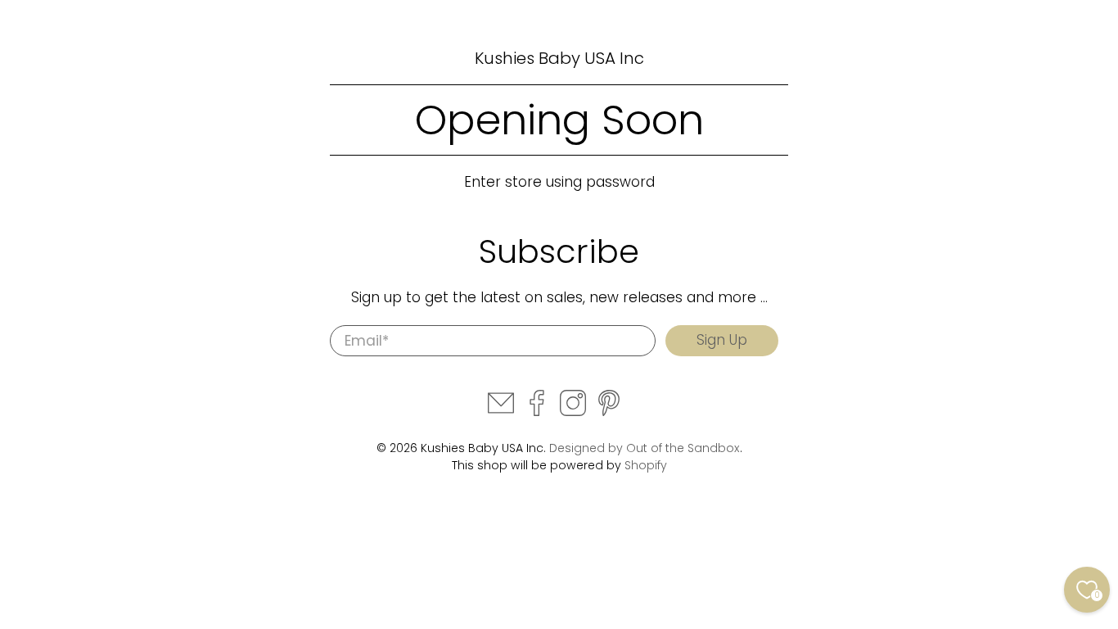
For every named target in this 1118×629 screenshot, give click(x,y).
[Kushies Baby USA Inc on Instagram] (573, 412)
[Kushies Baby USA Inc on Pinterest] (609, 412)
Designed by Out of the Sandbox (644, 448)
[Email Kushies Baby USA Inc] (501, 412)
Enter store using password (559, 182)
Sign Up (721, 340)
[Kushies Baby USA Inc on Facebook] (537, 412)
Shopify (645, 465)
